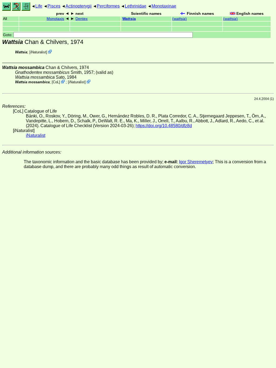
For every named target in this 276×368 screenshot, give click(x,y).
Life (38, 6)
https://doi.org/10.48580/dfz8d (164, 125)
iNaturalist (38, 52)
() (179, 19)
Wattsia (129, 19)
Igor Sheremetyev (196, 161)
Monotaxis (55, 19)
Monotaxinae (163, 6)
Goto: (8, 35)
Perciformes (108, 6)
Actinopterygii (78, 6)
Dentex (81, 19)
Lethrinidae (135, 6)
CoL (56, 82)
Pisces (53, 6)
